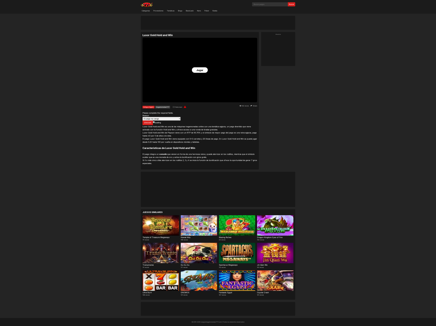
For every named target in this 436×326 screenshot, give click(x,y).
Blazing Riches (225, 237)
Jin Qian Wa (262, 265)
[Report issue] (185, 107)
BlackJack (190, 11)
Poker (206, 11)
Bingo (180, 11)
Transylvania (148, 265)
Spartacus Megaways (228, 265)
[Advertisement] (218, 23)
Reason (145, 115)
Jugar (199, 70)
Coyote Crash (263, 292)
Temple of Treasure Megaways (156, 237)
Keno (199, 11)
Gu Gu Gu (185, 265)
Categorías (146, 11)
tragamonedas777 (162, 107)
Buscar (291, 4)
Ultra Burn (147, 292)
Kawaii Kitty (186, 237)
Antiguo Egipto (148, 107)
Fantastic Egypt (225, 292)
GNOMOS (185, 292)
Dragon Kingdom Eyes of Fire (269, 237)
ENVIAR (147, 123)
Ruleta (215, 11)
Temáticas (171, 11)
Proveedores (158, 11)
